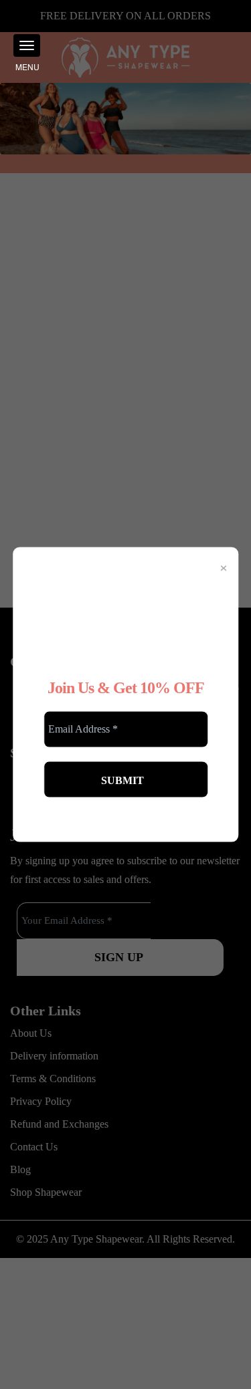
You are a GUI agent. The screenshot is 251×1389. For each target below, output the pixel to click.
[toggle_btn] (26, 45)
